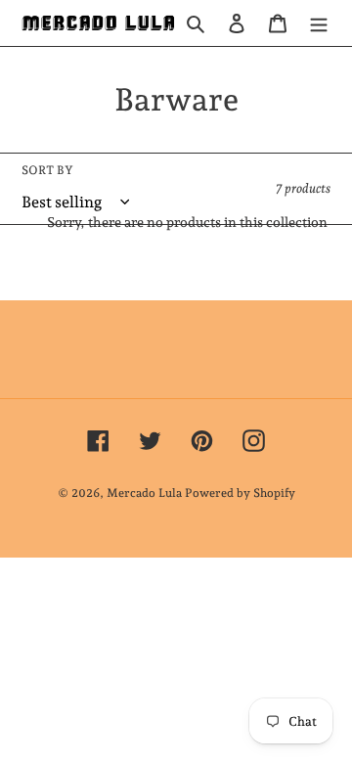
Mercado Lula (144, 493)
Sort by (47, 170)
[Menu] (318, 23)
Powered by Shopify (240, 493)
